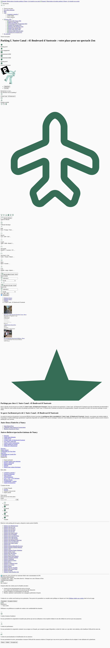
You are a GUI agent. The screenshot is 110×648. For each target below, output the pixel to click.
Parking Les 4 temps (9, 564)
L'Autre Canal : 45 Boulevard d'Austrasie (14, 440)
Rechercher (6, 295)
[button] (55, 228)
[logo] (40, 1)
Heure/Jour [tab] (7, 86)
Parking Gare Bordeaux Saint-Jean (13, 540)
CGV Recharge (15, 478)
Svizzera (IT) (18, 32)
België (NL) (18, 28)
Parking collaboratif (9, 462)
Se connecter (7, 34)
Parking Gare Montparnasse (11, 525)
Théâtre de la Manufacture (10, 445)
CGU (5, 478)
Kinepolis (6, 435)
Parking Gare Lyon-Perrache (11, 541)
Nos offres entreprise (9, 10)
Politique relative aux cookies (76, 598)
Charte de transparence (9, 482)
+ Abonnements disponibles (10, 324)
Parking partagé (8, 464)
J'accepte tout (14, 642)
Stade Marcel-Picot (9, 426)
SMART (6, 465)
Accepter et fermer (12, 601)
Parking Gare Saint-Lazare (10, 533)
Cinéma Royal (7, 438)
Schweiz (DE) (19, 31)
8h (4, 293)
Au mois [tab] (6, 88)
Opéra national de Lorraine (11, 444)
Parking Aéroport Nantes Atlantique (13, 550)
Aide (5, 13)
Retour (2, 642)
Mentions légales (8, 480)
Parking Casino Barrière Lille (11, 572)
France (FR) (18, 21)
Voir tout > (3, 448)
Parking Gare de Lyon (9, 527)
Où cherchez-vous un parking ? (9, 92)
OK (17, 499)
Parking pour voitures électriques (12, 467)
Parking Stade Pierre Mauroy (11, 556)
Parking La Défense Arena (10, 563)
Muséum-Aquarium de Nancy (11, 429)
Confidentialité (7, 481)
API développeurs (8, 477)
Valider (7, 642)
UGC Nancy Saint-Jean (10, 441)
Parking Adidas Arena (9, 551)
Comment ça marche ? (12, 14)
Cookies (14, 481)
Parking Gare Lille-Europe (10, 537)
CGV (9, 478)
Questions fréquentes (9, 474)
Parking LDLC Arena (9, 554)
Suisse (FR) (17, 29)
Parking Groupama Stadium (11, 557)
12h (7, 293)
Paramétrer (3, 601)
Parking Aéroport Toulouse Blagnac (13, 547)
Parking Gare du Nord (9, 530)
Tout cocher (6, 605)
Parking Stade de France (10, 560)
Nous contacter (8, 475)
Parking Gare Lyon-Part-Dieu (11, 536)
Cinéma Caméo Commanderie (11, 443)
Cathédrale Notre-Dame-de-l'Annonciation (15, 427)
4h (1, 293)
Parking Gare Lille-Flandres (11, 538)
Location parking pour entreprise (12, 461)
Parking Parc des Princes (10, 553)
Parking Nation (8, 566)
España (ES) (18, 25)
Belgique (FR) (19, 26)
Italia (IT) (15, 22)
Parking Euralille (8, 570)
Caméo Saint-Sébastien (10, 437)
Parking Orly (7, 544)
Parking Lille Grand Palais (10, 569)
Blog (5, 11)
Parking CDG (7, 549)
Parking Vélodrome (9, 559)
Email (2, 498)
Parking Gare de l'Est (9, 531)
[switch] (1, 220)
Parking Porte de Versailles (10, 567)
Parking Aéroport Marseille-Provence (13, 546)
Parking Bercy (7, 562)
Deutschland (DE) (22, 23)
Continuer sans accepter (7, 580)
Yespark (6, 489)
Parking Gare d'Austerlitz (10, 534)
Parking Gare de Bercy (10, 528)
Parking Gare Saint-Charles (11, 543)
